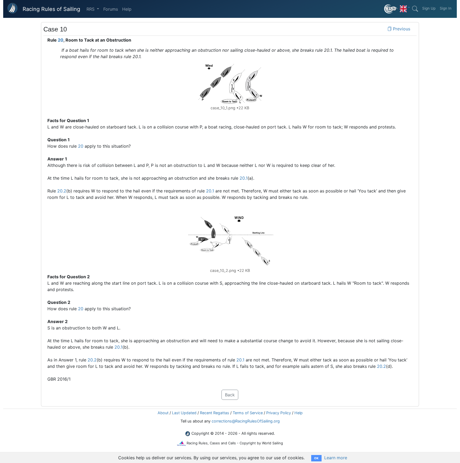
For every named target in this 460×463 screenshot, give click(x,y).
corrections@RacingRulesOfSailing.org (246, 421)
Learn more (335, 457)
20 (60, 40)
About (163, 412)
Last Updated (184, 412)
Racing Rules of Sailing (51, 9)
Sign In (445, 8)
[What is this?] (391, 9)
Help (127, 9)
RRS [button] (91, 9)
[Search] (415, 8)
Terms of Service (248, 412)
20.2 (61, 191)
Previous (401, 28)
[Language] (405, 7)
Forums (110, 9)
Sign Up (429, 8)
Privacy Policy (278, 412)
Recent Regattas (214, 412)
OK (316, 458)
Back (230, 394)
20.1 (244, 178)
